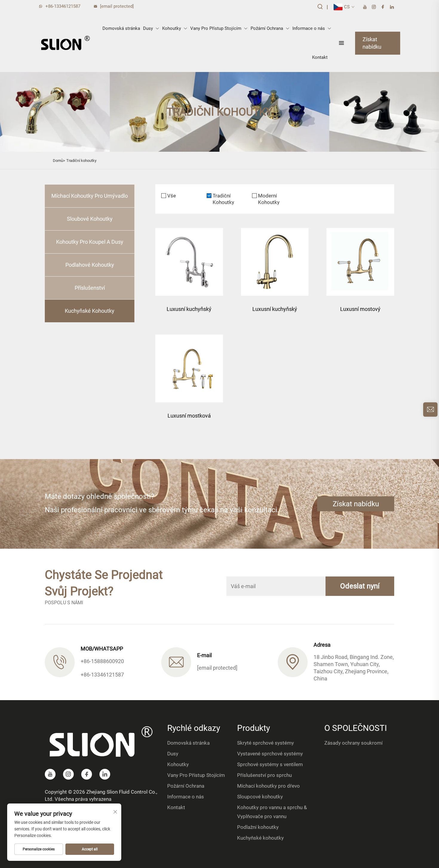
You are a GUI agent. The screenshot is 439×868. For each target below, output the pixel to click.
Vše (171, 196)
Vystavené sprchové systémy (270, 754)
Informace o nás (308, 28)
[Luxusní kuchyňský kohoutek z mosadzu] (189, 262)
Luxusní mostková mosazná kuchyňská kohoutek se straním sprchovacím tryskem (189, 418)
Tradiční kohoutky (81, 160)
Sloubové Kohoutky (90, 219)
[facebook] (382, 7)
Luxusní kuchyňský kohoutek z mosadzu (189, 312)
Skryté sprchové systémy (265, 743)
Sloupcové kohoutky (260, 797)
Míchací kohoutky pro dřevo (268, 786)
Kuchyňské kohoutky (260, 838)
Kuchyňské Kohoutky (89, 311)
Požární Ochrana (267, 28)
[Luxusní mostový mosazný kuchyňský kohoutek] (360, 262)
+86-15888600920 (102, 661)
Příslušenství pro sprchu (264, 775)
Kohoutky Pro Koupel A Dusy (89, 242)
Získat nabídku (372, 43)
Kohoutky (171, 28)
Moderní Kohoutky (269, 199)
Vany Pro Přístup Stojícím (215, 28)
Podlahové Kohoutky (89, 265)
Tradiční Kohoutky (223, 199)
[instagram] (374, 7)
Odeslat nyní (360, 586)
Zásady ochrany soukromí (353, 743)
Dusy (148, 28)
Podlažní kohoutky (258, 827)
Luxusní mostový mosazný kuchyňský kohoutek (360, 312)
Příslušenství (90, 288)
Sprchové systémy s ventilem (270, 764)
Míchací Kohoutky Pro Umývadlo (89, 196)
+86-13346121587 (62, 6)
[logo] (65, 43)
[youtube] (365, 7)
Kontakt (320, 57)
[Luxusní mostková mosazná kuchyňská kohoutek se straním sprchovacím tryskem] (189, 368)
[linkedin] (391, 7)
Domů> (59, 160)
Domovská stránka (121, 28)
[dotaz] (430, 409)
